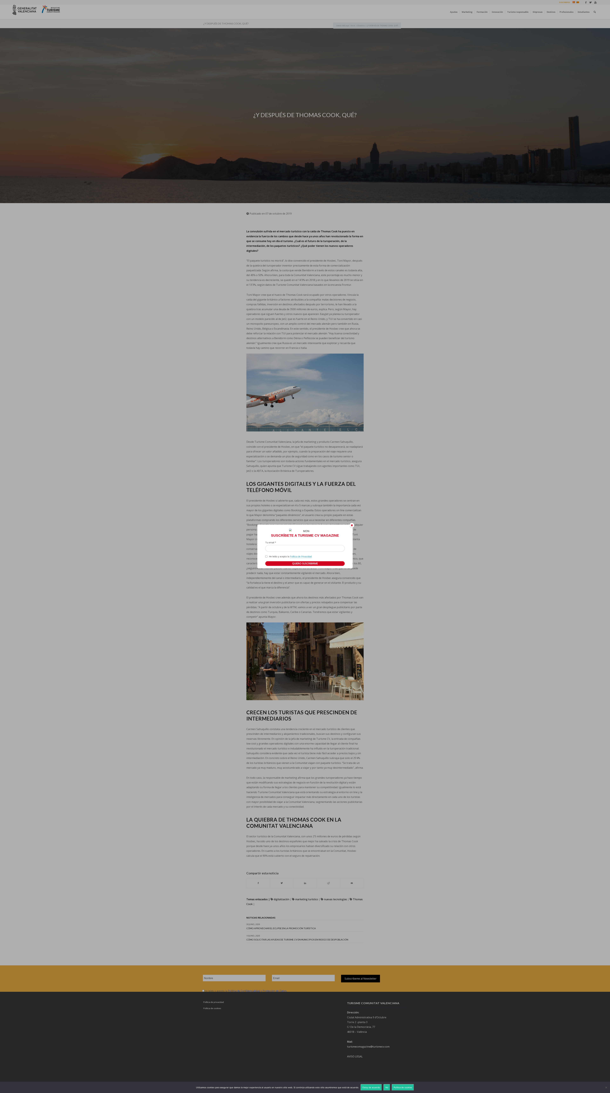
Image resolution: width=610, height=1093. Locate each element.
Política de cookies (403, 1087)
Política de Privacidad (301, 556)
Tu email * (270, 542)
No (386, 1087)
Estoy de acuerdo (371, 1087)
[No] (606, 1087)
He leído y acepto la (290, 556)
